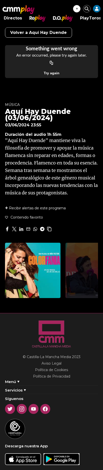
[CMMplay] (18, 9)
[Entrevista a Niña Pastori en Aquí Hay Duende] (32, 270)
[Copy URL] (52, 63)
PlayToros (90, 18)
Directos (13, 18)
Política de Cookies (51, 370)
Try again (52, 73)
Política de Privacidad (51, 376)
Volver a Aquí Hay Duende (38, 32)
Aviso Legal (52, 363)
